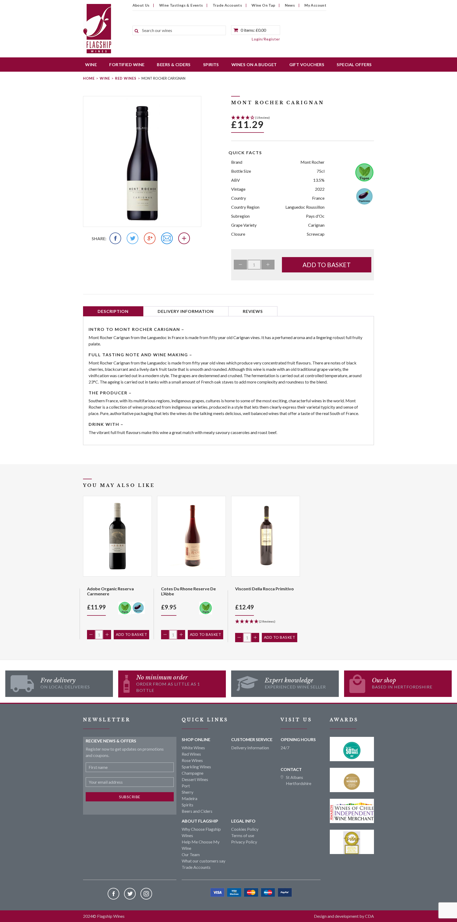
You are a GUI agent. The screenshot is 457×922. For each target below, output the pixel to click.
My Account (315, 5)
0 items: (253, 30)
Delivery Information (186, 311)
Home (89, 78)
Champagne (192, 772)
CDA (369, 916)
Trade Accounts (227, 5)
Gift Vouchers (307, 64)
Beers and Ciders (197, 811)
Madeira (189, 798)
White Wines (193, 747)
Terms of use (242, 835)
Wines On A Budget (254, 64)
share (98, 238)
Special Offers (354, 64)
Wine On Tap (263, 5)
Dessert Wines (195, 779)
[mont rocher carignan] (142, 161)
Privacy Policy (244, 841)
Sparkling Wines (196, 766)
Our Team (191, 854)
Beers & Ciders (173, 64)
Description (113, 311)
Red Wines (125, 78)
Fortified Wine (126, 64)
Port (186, 785)
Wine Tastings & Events (181, 5)
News (290, 5)
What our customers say (203, 860)
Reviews (253, 311)
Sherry (187, 792)
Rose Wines (192, 760)
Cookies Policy (244, 829)
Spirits (211, 64)
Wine (91, 64)
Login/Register (266, 39)
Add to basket (327, 264)
